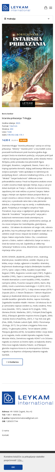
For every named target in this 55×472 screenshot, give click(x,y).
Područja (11, 18)
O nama (5, 430)
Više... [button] (20, 460)
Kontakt (5, 435)
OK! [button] (13, 467)
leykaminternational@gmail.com (24, 418)
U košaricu (12, 362)
